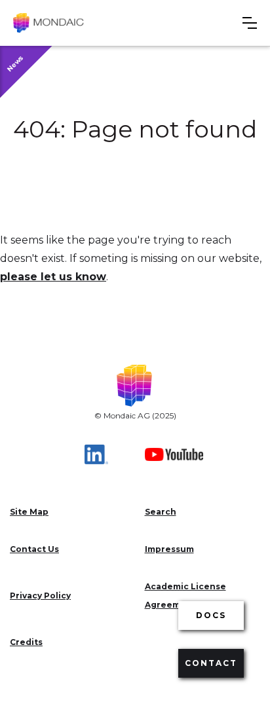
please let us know (53, 276)
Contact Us (34, 549)
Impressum (169, 549)
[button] (249, 23)
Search (160, 512)
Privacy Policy (40, 595)
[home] (48, 23)
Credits (26, 642)
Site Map (29, 512)
